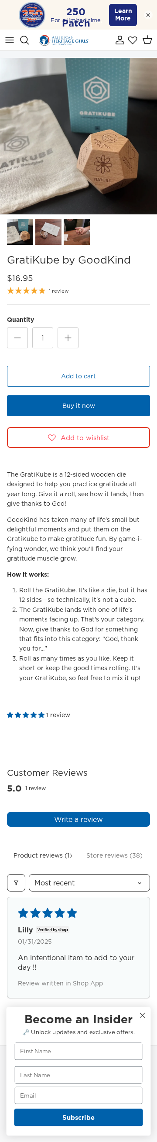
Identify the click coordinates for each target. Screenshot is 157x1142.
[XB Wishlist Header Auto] (132, 40)
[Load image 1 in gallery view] (78, 136)
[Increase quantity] (68, 337)
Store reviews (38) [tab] (114, 855)
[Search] (28, 40)
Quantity (20, 320)
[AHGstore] (63, 40)
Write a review (78, 819)
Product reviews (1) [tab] (43, 855)
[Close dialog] (142, 1015)
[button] (26, 715)
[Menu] (9, 40)
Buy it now (78, 405)
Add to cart (78, 376)
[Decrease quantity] (17, 337)
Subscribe (78, 1117)
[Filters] (16, 883)
